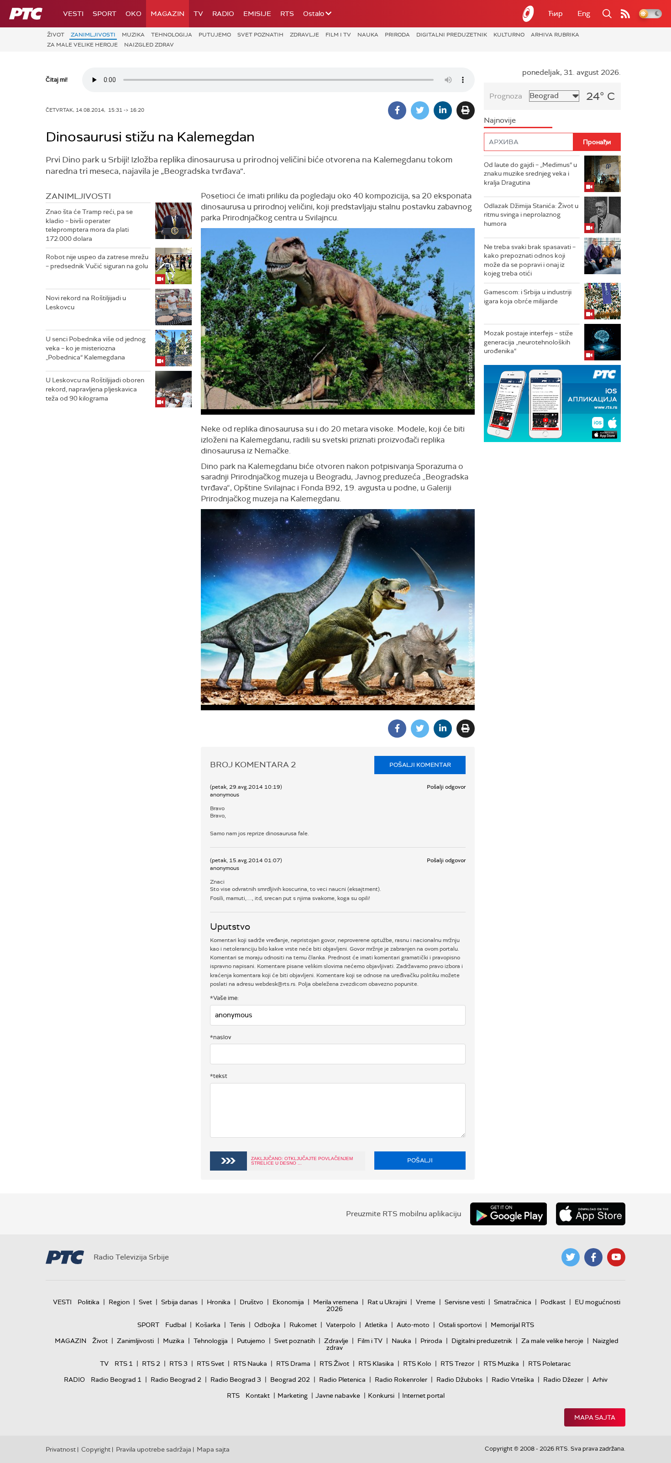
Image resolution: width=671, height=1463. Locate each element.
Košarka (207, 1325)
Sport (104, 13)
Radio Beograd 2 (176, 1379)
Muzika (133, 34)
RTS (287, 13)
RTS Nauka (250, 1363)
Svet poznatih (260, 34)
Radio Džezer (563, 1379)
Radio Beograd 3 (235, 1379)
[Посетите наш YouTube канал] (616, 1257)
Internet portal (423, 1395)
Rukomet (303, 1325)
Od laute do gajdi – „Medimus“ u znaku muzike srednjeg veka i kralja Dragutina (530, 174)
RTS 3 (178, 1363)
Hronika (219, 1302)
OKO (134, 13)
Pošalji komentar (420, 765)
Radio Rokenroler (401, 1379)
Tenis (237, 1325)
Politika (89, 1302)
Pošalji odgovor (446, 787)
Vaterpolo (341, 1325)
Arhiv (600, 1379)
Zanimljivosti (93, 34)
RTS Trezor (457, 1363)
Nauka (367, 34)
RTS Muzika (501, 1363)
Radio (223, 13)
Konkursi (381, 1395)
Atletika (376, 1325)
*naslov (220, 1037)
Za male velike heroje (82, 44)
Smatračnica (512, 1302)
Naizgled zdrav (149, 44)
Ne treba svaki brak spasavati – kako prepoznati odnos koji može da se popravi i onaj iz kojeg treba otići (530, 260)
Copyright (95, 1449)
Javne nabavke (337, 1395)
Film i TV (338, 34)
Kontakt (258, 1395)
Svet (145, 1302)
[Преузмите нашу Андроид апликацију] (508, 1214)
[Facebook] (397, 110)
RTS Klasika (376, 1363)
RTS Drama (293, 1363)
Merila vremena (335, 1302)
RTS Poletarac (549, 1363)
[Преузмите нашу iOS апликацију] (590, 1214)
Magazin (167, 13)
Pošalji (420, 1160)
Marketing (293, 1395)
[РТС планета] (528, 13)
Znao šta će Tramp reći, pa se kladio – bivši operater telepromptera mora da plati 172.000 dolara (89, 225)
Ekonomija (288, 1302)
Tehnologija (171, 34)
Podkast (553, 1302)
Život (55, 34)
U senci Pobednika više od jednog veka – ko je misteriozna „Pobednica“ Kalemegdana (96, 348)
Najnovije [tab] (500, 120)
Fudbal (175, 1325)
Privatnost (61, 1449)
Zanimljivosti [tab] (78, 196)
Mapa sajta (594, 1417)
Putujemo (215, 34)
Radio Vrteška (513, 1379)
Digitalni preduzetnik (451, 34)
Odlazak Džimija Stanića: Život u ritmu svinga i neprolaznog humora (531, 215)
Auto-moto (413, 1325)
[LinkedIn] (443, 110)
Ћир (555, 13)
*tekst (218, 1076)
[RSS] (625, 13)
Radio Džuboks (459, 1379)
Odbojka (267, 1325)
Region (119, 1302)
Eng (583, 13)
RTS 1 (124, 1363)
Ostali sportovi (460, 1325)
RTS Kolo (417, 1363)
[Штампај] (465, 110)
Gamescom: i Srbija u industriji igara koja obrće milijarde (527, 296)
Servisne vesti (465, 1302)
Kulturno (508, 34)
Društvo (251, 1302)
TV (198, 13)
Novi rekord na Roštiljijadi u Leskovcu (86, 302)
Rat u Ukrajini (387, 1302)
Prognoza (505, 96)
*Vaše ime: (224, 998)
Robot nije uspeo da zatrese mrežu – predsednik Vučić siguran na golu (97, 261)
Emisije (257, 13)
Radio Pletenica (342, 1379)
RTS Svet (210, 1363)
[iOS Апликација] (552, 403)
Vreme (425, 1302)
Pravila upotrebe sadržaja (153, 1449)
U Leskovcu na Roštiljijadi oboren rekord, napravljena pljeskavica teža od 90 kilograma (95, 389)
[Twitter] (420, 110)
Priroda (397, 34)
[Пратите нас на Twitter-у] (570, 1257)
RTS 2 (151, 1363)
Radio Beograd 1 (116, 1379)
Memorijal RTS (512, 1325)
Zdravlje (304, 34)
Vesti (73, 13)
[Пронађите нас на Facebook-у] (593, 1257)
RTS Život (334, 1363)
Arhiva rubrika (555, 34)
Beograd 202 (290, 1379)
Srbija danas (179, 1302)
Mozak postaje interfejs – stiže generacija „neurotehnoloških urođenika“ (528, 342)
